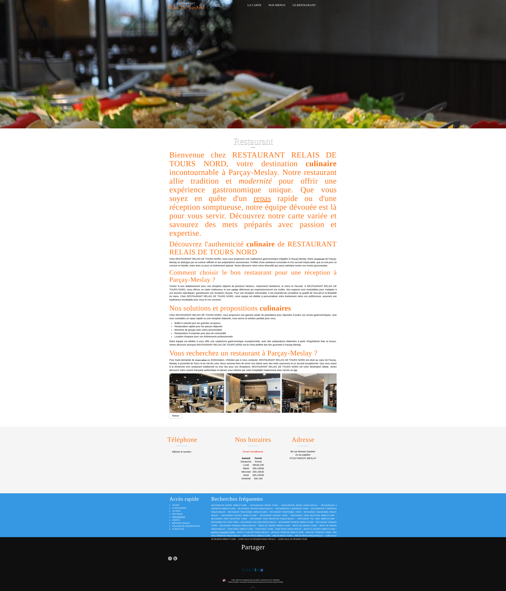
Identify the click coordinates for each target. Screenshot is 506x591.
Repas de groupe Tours (305, 526)
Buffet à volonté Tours (223, 532)
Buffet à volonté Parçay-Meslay (253, 532)
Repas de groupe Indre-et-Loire (274, 526)
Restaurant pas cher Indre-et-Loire (316, 519)
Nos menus (277, 5)
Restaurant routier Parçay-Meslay (255, 509)
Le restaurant (304, 5)
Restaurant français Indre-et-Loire (296, 522)
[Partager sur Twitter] (175, 558)
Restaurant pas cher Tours (225, 522)
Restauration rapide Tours (264, 505)
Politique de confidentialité (186, 526)
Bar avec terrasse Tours (318, 532)
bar (295, 370)
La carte (254, 5)
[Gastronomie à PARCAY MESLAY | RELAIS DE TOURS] (309, 393)
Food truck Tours (264, 529)
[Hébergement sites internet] (253, 570)
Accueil (176, 505)
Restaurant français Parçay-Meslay (238, 526)
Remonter (253, 587)
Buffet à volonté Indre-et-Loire (319, 529)
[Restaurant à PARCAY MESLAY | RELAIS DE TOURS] (253, 393)
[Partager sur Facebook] (170, 558)
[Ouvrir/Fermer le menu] (217, 5)
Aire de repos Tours (282, 536)
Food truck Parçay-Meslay (288, 529)
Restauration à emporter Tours (292, 509)
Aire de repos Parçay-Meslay (309, 536)
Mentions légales (181, 523)
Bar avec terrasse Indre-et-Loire (287, 532)
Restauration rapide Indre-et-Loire (229, 505)
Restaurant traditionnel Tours (285, 512)
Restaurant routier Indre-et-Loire (239, 515)
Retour (175, 415)
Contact (176, 520)
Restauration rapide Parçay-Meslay (299, 505)
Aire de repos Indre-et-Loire (256, 536)
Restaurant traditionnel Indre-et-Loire (247, 512)
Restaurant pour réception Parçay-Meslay (272, 519)
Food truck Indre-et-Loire (240, 529)
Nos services (178, 517)
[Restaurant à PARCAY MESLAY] (196, 393)
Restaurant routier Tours (274, 515)
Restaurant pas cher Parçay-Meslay (258, 522)
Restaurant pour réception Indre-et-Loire (313, 515)
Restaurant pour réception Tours (229, 519)
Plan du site (178, 529)
